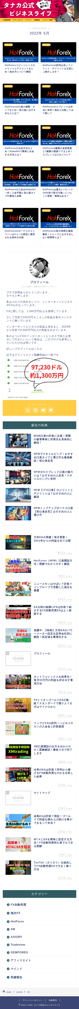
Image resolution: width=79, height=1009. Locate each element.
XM (13, 929)
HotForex (17, 921)
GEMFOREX (19, 952)
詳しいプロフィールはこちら (24, 348)
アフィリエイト (21, 960)
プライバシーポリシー (32, 1000)
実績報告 (16, 977)
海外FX (15, 913)
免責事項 (53, 1000)
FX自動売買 (18, 904)
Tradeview (18, 944)
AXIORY (16, 936)
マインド (16, 968)
